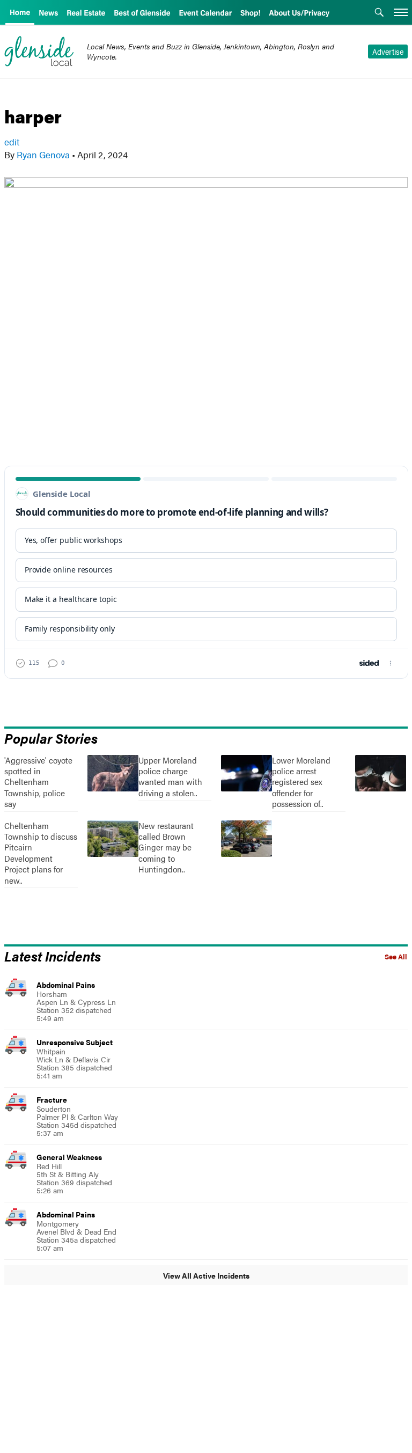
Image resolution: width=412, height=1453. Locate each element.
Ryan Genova (43, 154)
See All (396, 957)
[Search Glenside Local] (379, 13)
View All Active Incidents (206, 1275)
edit (11, 141)
